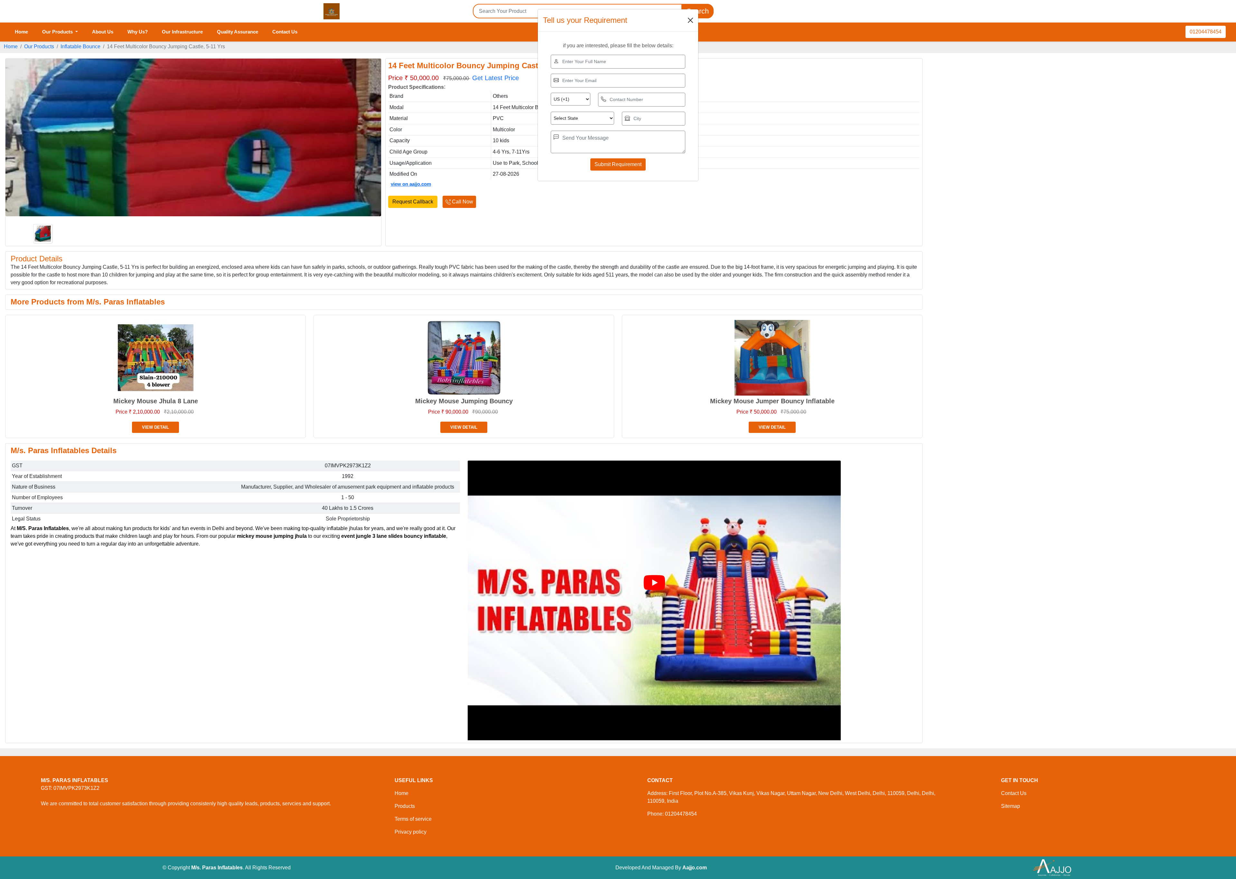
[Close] (690, 20)
